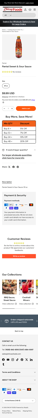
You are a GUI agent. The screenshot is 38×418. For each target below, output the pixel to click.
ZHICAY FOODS (11, 407)
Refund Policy (17, 411)
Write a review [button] (19, 256)
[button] (30, 9)
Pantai (4, 63)
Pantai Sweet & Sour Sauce (10, 31)
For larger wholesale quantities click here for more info (17, 156)
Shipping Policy (27, 411)
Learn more (30, 3)
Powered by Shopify (22, 407)
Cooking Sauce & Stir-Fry (15, 30)
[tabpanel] (19, 187)
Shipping (5, 97)
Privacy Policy (6, 411)
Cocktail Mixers (26, 299)
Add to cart (26, 108)
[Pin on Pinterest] (18, 167)
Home (4, 30)
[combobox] (19, 15)
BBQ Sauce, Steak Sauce (9, 299)
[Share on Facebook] (13, 167)
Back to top (19, 331)
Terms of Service (7, 413)
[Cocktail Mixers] (26, 287)
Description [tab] (7, 182)
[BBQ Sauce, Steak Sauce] (9, 287)
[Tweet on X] (9, 167)
